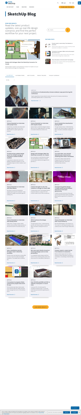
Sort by (7, 80)
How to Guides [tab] (30, 75)
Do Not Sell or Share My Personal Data (55, 412)
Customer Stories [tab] (19, 75)
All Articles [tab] (10, 75)
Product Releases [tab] (41, 75)
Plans (17, 6)
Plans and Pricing (67, 7)
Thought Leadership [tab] (54, 75)
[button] (63, 3)
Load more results (40, 307)
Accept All (74, 412)
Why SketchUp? (10, 6)
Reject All (66, 412)
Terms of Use (41, 412)
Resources (31, 6)
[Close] (79, 412)
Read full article (34, 100)
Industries (24, 6)
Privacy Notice (6, 413)
